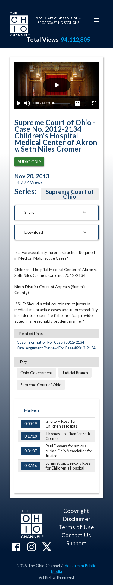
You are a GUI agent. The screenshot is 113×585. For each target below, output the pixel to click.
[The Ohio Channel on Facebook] (16, 547)
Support (76, 543)
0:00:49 (30, 423)
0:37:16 (30, 465)
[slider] (61, 103)
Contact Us (76, 535)
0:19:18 (30, 436)
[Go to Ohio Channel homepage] (19, 25)
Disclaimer (76, 519)
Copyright (76, 511)
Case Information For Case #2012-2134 (50, 342)
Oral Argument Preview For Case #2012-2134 (56, 348)
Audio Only (29, 161)
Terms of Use (76, 527)
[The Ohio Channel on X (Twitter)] (47, 547)
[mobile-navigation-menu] (96, 20)
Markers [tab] (31, 410)
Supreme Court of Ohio (70, 194)
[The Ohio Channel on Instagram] (31, 547)
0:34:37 (30, 450)
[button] (56, 212)
